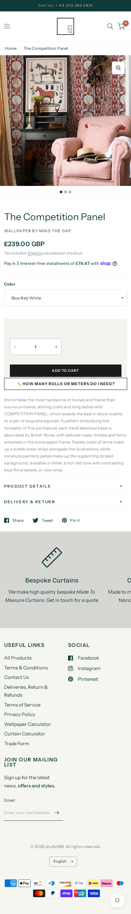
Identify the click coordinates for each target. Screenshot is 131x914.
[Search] (110, 26)
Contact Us (16, 677)
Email (9, 800)
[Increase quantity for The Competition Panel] (56, 347)
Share (18, 520)
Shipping (35, 253)
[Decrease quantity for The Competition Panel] (15, 347)
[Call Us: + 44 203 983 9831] (65, 6)
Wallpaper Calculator (27, 724)
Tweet (47, 520)
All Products (17, 658)
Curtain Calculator (24, 734)
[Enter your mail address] (57, 812)
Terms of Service (22, 705)
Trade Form (16, 743)
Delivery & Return (30, 501)
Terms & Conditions (26, 668)
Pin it (75, 520)
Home (11, 48)
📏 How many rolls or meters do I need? (66, 383)
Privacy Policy (19, 714)
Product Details (27, 486)
